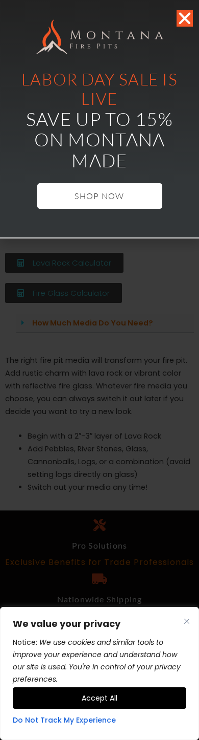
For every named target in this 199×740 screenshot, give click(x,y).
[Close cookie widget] (187, 621)
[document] (99, 370)
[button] (185, 18)
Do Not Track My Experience (64, 720)
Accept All (99, 698)
